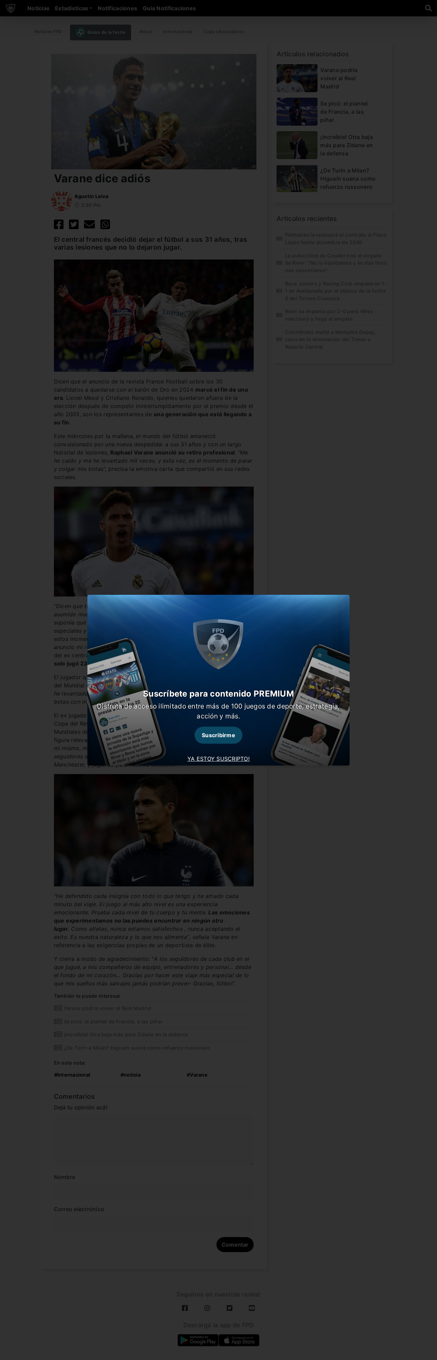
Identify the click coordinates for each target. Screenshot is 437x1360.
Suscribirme (218, 735)
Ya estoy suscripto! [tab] (218, 758)
